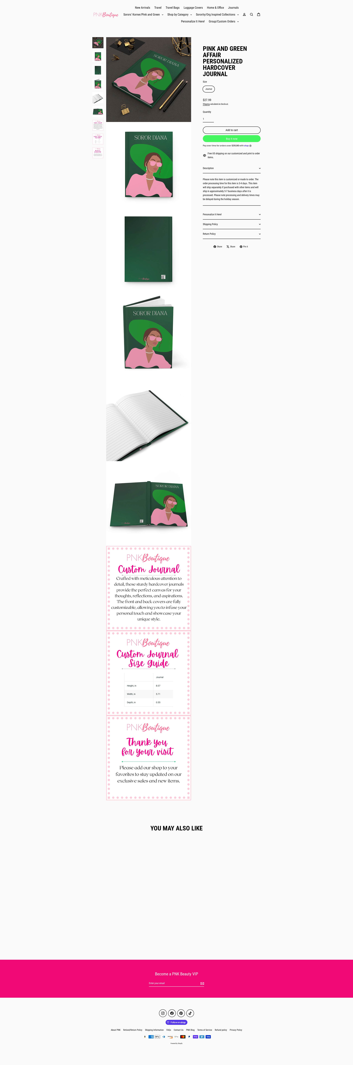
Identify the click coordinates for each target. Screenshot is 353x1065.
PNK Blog (190, 1030)
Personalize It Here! (193, 21)
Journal (208, 89)
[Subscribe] (202, 983)
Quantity (207, 111)
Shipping (206, 104)
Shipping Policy (210, 224)
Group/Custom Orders (222, 21)
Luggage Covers (193, 7)
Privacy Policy (236, 1030)
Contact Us (178, 1030)
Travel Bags (173, 7)
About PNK (116, 1030)
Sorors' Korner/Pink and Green (142, 14)
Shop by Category (178, 14)
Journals (233, 7)
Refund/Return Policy (132, 1030)
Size (205, 81)
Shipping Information (154, 1030)
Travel (157, 7)
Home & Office (215, 7)
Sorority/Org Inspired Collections (216, 14)
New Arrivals (142, 7)
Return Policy (209, 233)
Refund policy (221, 1030)
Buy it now (231, 138)
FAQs (168, 1030)
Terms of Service (204, 1030)
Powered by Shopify (176, 1043)
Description (208, 168)
